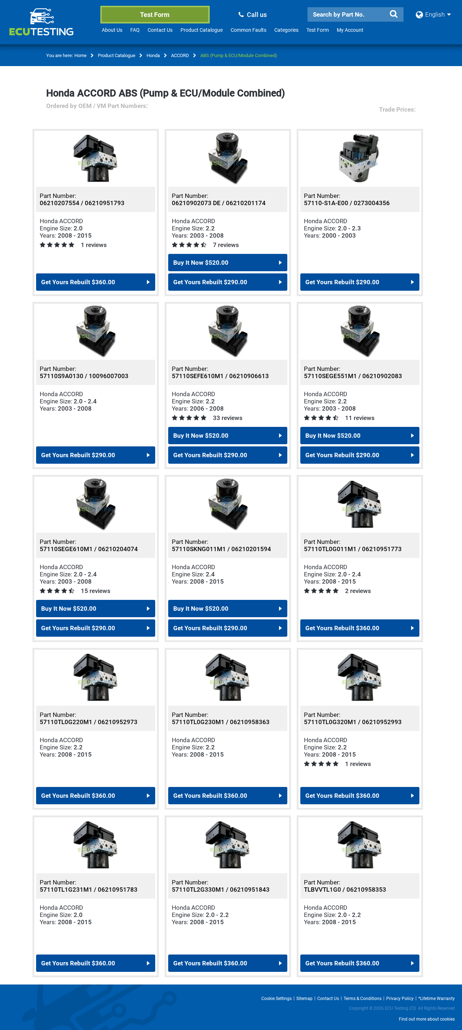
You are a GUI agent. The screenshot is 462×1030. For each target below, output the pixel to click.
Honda (153, 55)
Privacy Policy (400, 998)
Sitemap (304, 998)
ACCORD (180, 55)
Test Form (155, 14)
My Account (350, 30)
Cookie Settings (276, 998)
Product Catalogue (201, 30)
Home (80, 55)
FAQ (135, 30)
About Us (112, 30)
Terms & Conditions (363, 998)
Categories (286, 30)
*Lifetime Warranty (436, 998)
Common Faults (248, 30)
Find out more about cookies (427, 1019)
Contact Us (160, 30)
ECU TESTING (50, 27)
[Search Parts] (393, 14)
